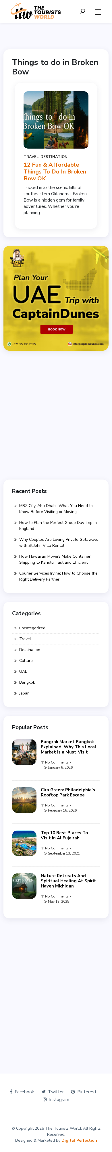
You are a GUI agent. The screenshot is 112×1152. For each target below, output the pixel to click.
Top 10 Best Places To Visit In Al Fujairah (64, 835)
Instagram (59, 1099)
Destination (53, 156)
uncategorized (32, 628)
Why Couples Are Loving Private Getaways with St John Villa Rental (58, 542)
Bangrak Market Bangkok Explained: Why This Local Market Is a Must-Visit (68, 747)
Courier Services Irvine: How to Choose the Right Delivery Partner (58, 576)
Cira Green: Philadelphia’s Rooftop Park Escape (68, 792)
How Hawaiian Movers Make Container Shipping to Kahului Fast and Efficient (54, 559)
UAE (23, 671)
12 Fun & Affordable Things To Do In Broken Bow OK (55, 171)
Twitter (56, 1092)
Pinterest (86, 1092)
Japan (24, 693)
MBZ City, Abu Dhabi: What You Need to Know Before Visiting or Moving (56, 508)
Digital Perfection (79, 1140)
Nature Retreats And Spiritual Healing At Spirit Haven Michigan (68, 881)
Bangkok (27, 682)
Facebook (24, 1092)
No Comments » (58, 762)
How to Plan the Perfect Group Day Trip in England (58, 525)
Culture (26, 660)
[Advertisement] (56, 415)
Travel (31, 156)
